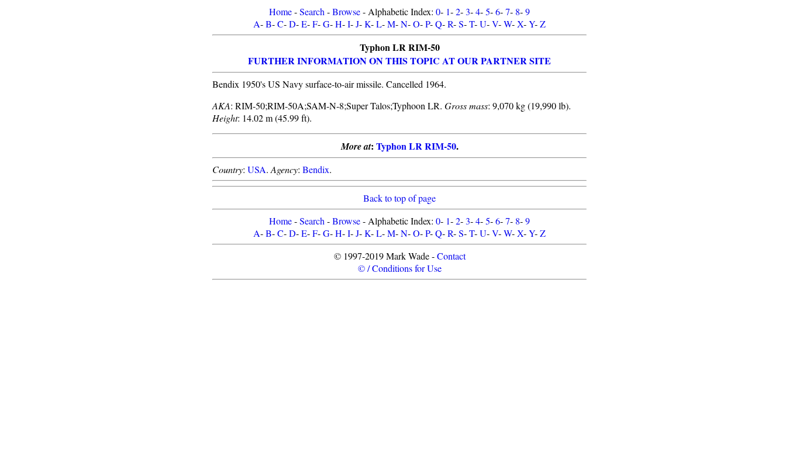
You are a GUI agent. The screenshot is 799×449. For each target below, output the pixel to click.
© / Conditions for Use (400, 268)
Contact (451, 256)
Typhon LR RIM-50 (416, 146)
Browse (346, 11)
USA (256, 169)
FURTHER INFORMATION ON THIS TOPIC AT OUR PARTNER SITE (399, 60)
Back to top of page (399, 198)
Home (280, 11)
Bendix (315, 169)
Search (312, 11)
